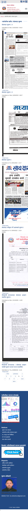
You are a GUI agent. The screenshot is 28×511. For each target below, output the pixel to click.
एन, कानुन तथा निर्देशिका (8, 434)
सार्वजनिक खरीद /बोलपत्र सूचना (9, 432)
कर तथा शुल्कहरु (6, 437)
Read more (5, 90)
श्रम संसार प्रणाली (6, 439)
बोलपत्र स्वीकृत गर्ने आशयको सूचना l (13, 227)
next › (22, 378)
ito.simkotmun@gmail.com (17, 496)
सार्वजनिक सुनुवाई (6, 467)
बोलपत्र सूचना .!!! (7, 25)
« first (7, 373)
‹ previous (15, 373)
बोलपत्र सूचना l (6, 160)
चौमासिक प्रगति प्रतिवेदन (8, 465)
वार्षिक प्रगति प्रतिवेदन (7, 463)
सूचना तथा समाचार (6, 430)
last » (14, 381)
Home (2, 16)
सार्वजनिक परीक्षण (6, 470)
